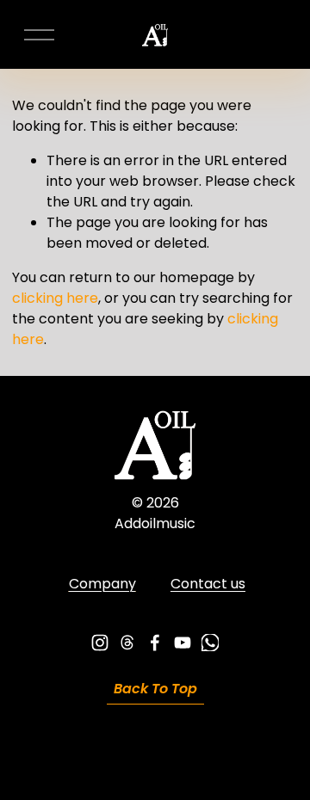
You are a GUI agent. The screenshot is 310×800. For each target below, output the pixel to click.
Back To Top (155, 688)
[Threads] (127, 642)
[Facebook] (155, 642)
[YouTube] (182, 642)
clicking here (55, 298)
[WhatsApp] (210, 642)
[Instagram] (99, 642)
